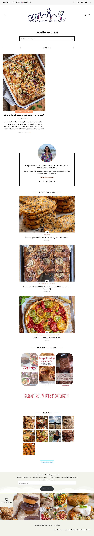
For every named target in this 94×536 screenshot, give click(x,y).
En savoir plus (47, 177)
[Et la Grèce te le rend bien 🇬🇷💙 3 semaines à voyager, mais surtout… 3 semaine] (28, 435)
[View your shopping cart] (85, 15)
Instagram (78, 2)
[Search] (72, 38)
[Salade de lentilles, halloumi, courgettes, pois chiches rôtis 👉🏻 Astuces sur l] (41, 435)
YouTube (86, 2)
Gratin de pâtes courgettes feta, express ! (24, 115)
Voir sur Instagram (47, 462)
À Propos (6, 2)
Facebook (74, 2)
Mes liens (16, 2)
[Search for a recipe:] (47, 39)
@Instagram (7, 502)
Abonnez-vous (47, 489)
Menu (89, 15)
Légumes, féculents (24, 111)
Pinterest (82, 2)
